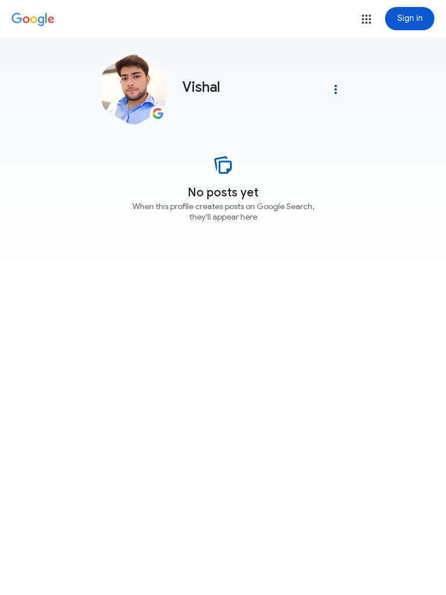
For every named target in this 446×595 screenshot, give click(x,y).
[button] (366, 19)
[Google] (33, 20)
